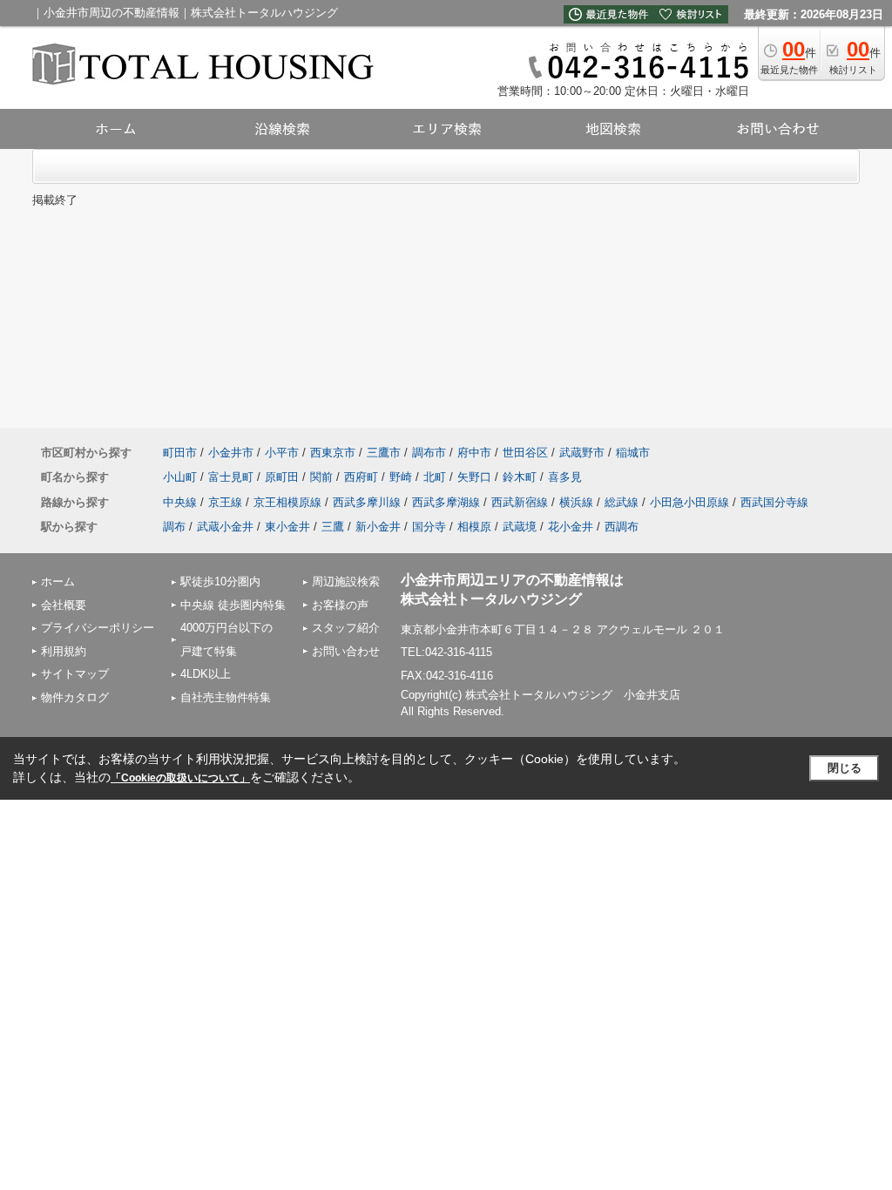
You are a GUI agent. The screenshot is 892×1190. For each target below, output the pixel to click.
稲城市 (633, 452)
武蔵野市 (582, 452)
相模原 (474, 526)
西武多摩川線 (367, 502)
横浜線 (576, 502)
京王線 (225, 502)
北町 (434, 476)
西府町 (361, 476)
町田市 (180, 452)
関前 (321, 476)
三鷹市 (384, 452)
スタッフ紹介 (346, 627)
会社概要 (63, 605)
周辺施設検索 (346, 581)
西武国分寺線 (774, 502)
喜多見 (565, 476)
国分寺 (429, 526)
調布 (174, 526)
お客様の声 (340, 605)
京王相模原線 (287, 502)
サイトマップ (75, 673)
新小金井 (378, 526)
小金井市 (230, 452)
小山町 (180, 476)
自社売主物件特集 (225, 697)
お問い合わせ (346, 651)
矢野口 (474, 476)
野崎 (400, 476)
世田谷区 (525, 452)
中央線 (180, 502)
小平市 (282, 452)
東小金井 (287, 526)
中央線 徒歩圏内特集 (233, 605)
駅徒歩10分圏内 (220, 581)
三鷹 (332, 526)
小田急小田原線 (689, 502)
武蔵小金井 (225, 526)
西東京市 (332, 452)
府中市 (474, 452)
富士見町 (230, 476)
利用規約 (63, 651)
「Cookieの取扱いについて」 (180, 778)
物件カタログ (75, 697)
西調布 (622, 526)
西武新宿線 (519, 502)
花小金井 (570, 526)
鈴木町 (520, 476)
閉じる (845, 767)
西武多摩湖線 (446, 502)
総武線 (622, 502)
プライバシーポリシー (97, 627)
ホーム (58, 581)
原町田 (282, 476)
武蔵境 (520, 526)
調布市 (429, 452)
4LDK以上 (205, 673)
